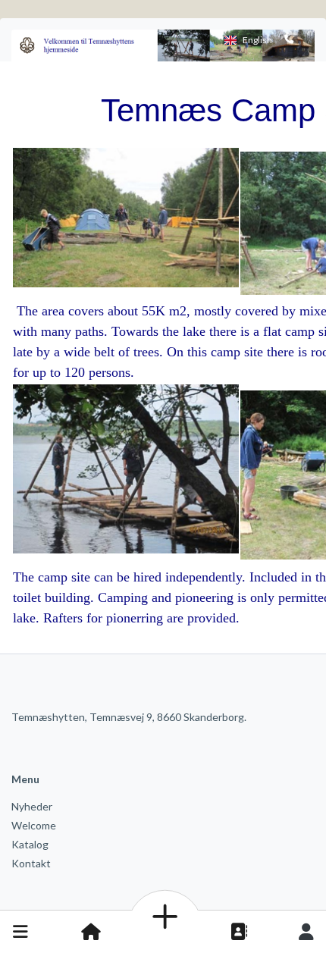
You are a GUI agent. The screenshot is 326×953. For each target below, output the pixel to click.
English (257, 39)
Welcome (33, 825)
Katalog (30, 844)
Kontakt (31, 863)
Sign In (306, 931)
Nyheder (31, 806)
